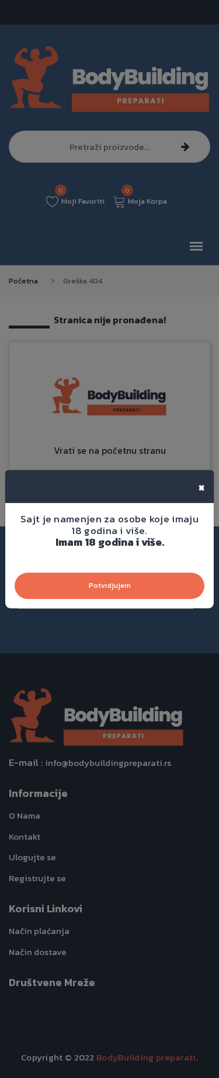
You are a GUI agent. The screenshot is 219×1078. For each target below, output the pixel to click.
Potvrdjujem (110, 585)
